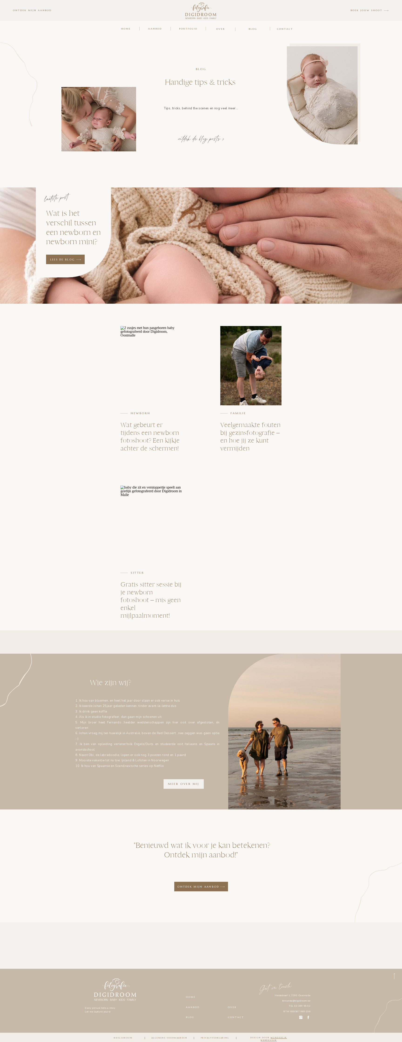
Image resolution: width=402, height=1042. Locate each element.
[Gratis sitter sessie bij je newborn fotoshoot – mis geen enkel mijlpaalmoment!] (151, 525)
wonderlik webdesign (274, 1038)
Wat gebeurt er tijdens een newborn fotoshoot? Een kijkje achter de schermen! (150, 436)
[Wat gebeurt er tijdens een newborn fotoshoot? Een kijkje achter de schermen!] (151, 365)
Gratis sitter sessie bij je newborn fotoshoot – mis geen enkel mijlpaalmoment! (151, 599)
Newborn (140, 413)
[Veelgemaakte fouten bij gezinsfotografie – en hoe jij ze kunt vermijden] (250, 365)
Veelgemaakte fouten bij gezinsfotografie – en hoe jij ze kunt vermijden (250, 436)
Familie (238, 413)
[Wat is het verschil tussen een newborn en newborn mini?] (78, 260)
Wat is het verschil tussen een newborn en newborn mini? (73, 227)
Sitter (137, 572)
